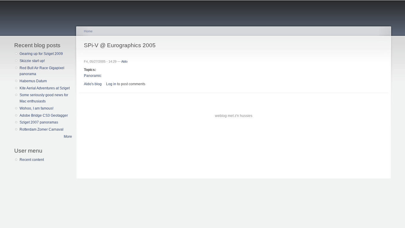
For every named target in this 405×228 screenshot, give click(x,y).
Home (88, 31)
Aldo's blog (93, 84)
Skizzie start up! (32, 61)
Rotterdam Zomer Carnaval (41, 129)
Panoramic (92, 76)
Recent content (32, 160)
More (68, 136)
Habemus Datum (33, 81)
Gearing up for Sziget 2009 (41, 54)
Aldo (124, 61)
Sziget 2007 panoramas (39, 122)
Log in (111, 84)
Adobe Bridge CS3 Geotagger (44, 115)
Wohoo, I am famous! (36, 108)
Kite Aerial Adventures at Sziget (45, 88)
